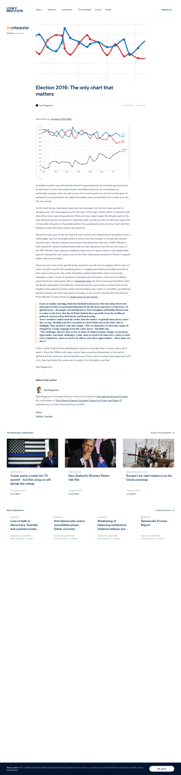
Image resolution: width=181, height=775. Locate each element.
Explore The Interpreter (161, 432)
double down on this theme (84, 296)
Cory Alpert (15, 494)
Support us (166, 9)
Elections (11, 33)
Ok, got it (161, 769)
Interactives (67, 9)
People (108, 9)
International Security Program (112, 396)
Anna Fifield (73, 494)
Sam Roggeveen (46, 105)
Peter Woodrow (17, 538)
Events (98, 9)
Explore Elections (163, 510)
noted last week (83, 281)
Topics (38, 9)
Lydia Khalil (25, 535)
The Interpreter (84, 9)
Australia (49, 416)
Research (52, 9)
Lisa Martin (131, 494)
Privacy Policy (12, 770)
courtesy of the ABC (61, 119)
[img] (37, 105)
